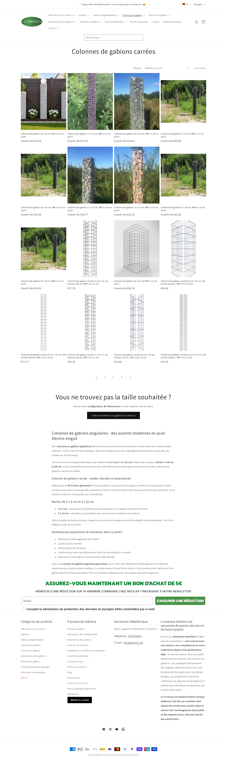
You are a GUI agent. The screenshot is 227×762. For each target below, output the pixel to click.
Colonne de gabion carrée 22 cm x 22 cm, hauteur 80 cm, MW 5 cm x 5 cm (88, 282)
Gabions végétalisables (32, 639)
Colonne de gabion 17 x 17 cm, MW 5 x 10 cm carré (136, 209)
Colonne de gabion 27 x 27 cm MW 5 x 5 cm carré (182, 135)
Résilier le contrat (80, 700)
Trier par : (137, 68)
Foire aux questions (77, 666)
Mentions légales (75, 629)
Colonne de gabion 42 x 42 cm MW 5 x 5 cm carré (135, 282)
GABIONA (98, 755)
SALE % (24, 677)
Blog (69, 672)
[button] (62, 15)
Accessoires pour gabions (33, 656)
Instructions (73, 677)
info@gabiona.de (133, 642)
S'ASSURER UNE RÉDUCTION (180, 600)
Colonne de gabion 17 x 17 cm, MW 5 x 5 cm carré (89, 135)
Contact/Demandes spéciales (35, 666)
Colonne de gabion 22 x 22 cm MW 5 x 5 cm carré (42, 135)
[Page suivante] (130, 377)
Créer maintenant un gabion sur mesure (113, 415)
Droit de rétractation (77, 645)
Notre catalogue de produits (81, 688)
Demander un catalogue (33, 672)
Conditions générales (78, 656)
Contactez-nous (75, 661)
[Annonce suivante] (149, 4)
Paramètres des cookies (79, 639)
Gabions (25, 634)
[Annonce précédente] (77, 4)
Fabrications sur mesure (33, 629)
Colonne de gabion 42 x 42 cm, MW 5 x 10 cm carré (43, 209)
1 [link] (96, 377)
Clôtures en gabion (30, 650)
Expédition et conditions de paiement (86, 650)
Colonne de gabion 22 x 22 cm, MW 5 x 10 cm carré (136, 135)
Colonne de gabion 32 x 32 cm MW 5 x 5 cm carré (42, 282)
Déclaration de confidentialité (82, 634)
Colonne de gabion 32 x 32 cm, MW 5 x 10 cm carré (183, 209)
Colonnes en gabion (31, 645)
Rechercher (73, 694)
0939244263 (134, 636)
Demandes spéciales (77, 683)
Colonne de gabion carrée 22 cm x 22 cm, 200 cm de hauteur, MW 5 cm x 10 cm (43, 356)
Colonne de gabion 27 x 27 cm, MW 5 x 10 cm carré (89, 209)
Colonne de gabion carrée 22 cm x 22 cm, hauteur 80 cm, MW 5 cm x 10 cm (134, 356)
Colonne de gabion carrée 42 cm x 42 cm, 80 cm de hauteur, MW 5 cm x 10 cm (183, 282)
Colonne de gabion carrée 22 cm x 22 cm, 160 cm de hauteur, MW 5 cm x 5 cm (183, 356)
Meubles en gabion (30, 661)
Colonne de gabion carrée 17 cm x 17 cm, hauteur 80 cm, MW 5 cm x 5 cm (87, 356)
